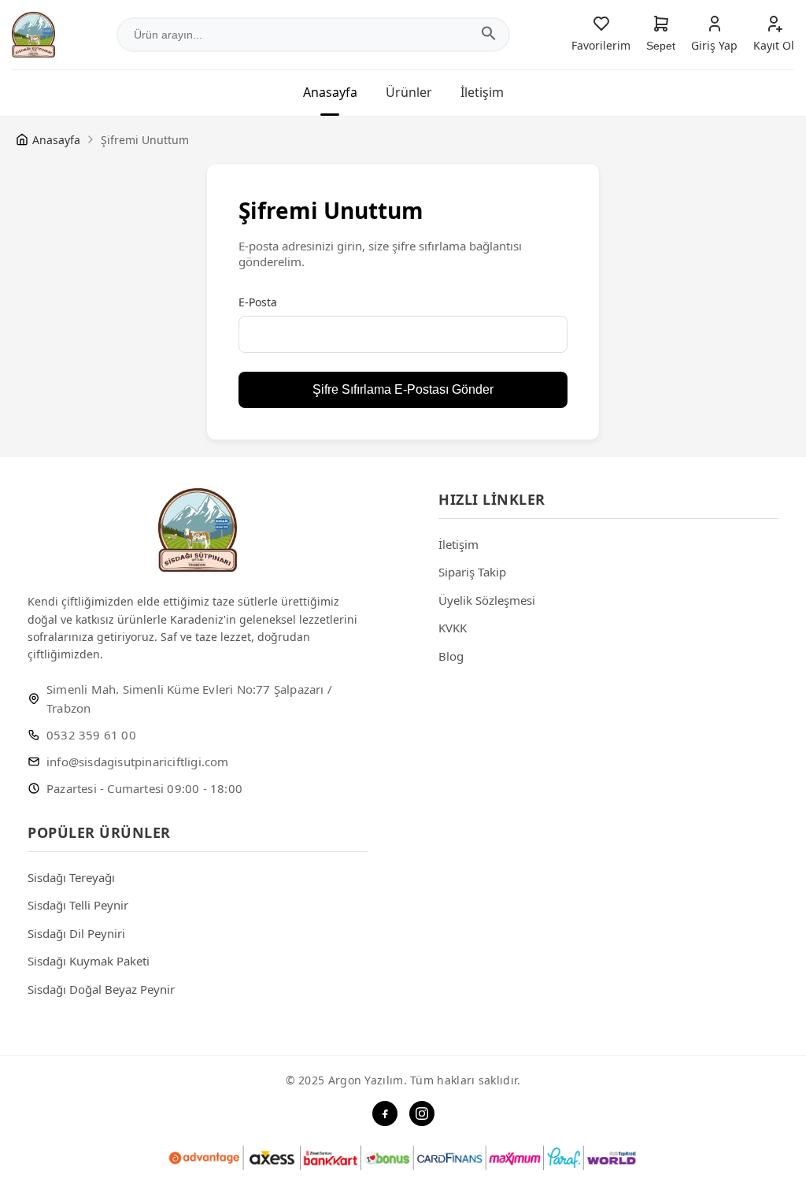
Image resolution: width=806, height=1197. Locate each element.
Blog (451, 656)
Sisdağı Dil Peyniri (76, 933)
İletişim (482, 92)
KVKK (452, 628)
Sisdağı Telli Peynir (78, 905)
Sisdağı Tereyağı (71, 877)
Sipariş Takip (472, 572)
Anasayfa (330, 92)
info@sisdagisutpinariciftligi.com (137, 761)
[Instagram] (421, 1113)
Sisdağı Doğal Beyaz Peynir (101, 989)
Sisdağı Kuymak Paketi (89, 961)
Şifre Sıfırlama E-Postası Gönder (403, 389)
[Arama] (488, 35)
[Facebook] (384, 1113)
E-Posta (257, 302)
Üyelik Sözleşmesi (486, 600)
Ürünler (409, 92)
